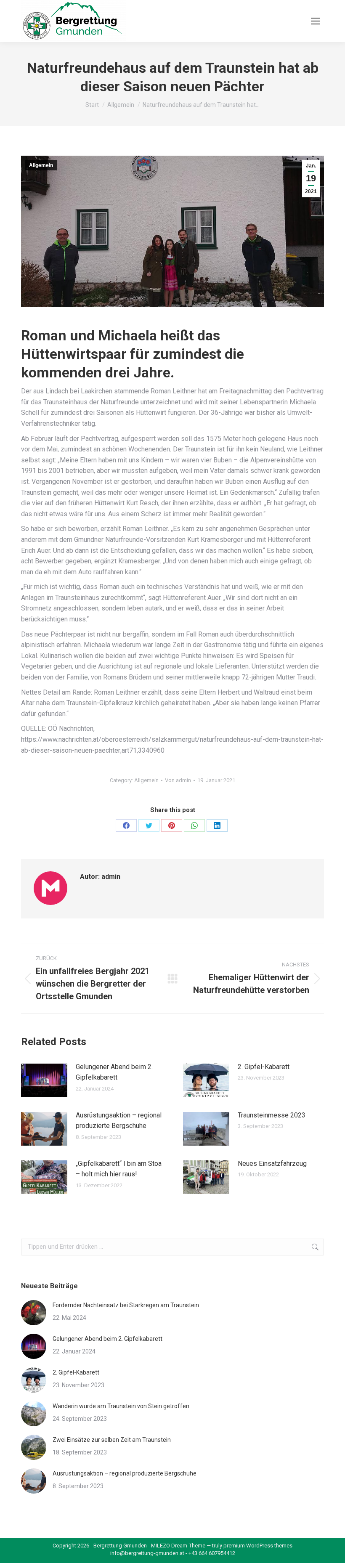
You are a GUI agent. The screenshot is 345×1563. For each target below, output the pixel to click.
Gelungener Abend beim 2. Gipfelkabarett (114, 1072)
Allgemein (41, 165)
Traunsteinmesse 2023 (271, 1115)
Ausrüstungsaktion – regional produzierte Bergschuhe (119, 1120)
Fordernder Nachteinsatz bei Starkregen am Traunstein (126, 1305)
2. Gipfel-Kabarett (263, 1067)
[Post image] (44, 1080)
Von (178, 780)
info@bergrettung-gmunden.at (147, 1553)
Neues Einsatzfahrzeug (272, 1164)
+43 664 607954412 (211, 1553)
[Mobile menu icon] (315, 21)
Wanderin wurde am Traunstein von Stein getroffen (121, 1406)
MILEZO (160, 1545)
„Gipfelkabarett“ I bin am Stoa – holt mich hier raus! (119, 1169)
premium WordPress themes (257, 1545)
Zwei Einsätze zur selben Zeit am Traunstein (112, 1439)
